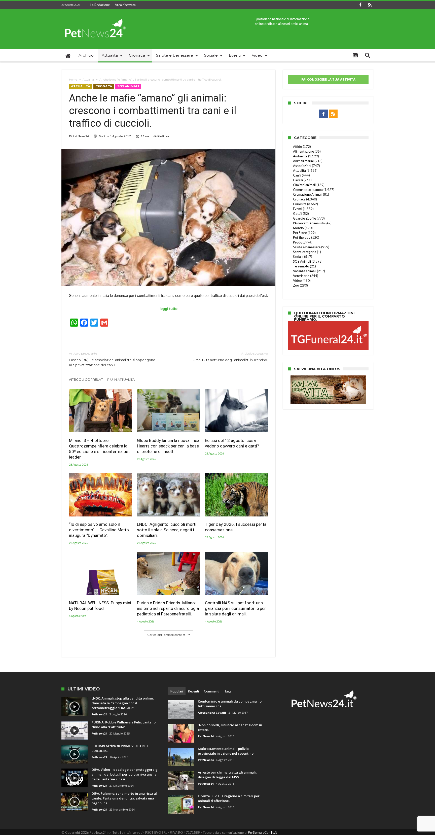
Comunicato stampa (308, 190)
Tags (227, 691)
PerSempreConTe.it (262, 832)
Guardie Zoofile (304, 218)
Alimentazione (303, 151)
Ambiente (300, 156)
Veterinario (301, 276)
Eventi (297, 209)
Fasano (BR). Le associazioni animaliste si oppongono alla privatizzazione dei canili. (112, 359)
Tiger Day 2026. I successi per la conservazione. (235, 527)
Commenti (211, 691)
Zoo (296, 285)
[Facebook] (360, 5)
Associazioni (302, 166)
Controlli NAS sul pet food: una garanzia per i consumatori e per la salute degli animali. (235, 608)
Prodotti (299, 242)
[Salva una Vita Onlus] (328, 378)
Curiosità (299, 204)
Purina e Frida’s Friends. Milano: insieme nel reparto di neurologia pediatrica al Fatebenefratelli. (168, 608)
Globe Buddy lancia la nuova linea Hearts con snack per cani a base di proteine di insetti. (168, 446)
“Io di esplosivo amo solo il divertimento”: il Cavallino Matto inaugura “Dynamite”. (99, 530)
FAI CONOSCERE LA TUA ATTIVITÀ (328, 79)
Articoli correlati (86, 379)
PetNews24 (80, 136)
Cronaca (103, 86)
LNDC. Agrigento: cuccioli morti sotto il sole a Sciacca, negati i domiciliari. (166, 530)
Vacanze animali (304, 271)
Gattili (297, 214)
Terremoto (301, 266)
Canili (297, 175)
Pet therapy (301, 237)
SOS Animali (128, 86)
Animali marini (303, 161)
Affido (297, 147)
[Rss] (370, 5)
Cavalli (298, 180)
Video (297, 281)
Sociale (298, 257)
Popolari (176, 691)
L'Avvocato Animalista (309, 223)
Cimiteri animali (304, 185)
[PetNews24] (94, 16)
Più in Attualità (121, 379)
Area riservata (125, 5)
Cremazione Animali (307, 194)
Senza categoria (304, 252)
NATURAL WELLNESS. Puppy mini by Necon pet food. (100, 605)
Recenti (193, 691)
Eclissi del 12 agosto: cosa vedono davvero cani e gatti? (232, 443)
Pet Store (300, 233)
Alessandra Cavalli (212, 712)
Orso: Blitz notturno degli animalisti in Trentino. (230, 357)
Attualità (88, 79)
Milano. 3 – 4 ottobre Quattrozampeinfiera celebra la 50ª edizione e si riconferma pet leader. (99, 448)
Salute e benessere (306, 247)
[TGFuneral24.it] (328, 322)
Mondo (298, 228)
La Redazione (100, 5)
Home (73, 79)
